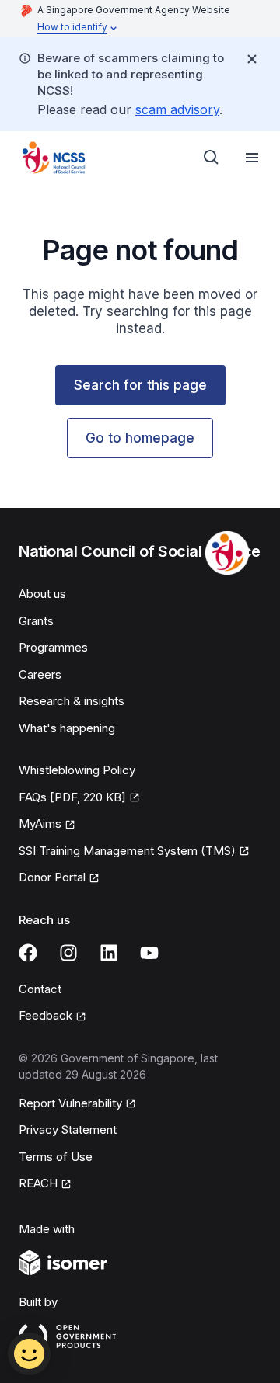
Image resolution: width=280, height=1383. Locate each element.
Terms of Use (56, 1156)
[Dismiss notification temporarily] (252, 59)
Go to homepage (140, 438)
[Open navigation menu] (252, 157)
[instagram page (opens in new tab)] (68, 952)
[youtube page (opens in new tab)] (149, 952)
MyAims (47, 824)
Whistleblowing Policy (77, 770)
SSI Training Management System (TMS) (127, 851)
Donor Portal (59, 878)
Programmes (53, 647)
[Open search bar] (211, 157)
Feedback (52, 1016)
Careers (40, 674)
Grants (36, 620)
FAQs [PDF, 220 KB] (72, 798)
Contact (40, 989)
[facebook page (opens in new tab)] (28, 952)
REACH (45, 1184)
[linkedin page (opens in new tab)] (109, 952)
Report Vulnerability (70, 1104)
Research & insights (71, 700)
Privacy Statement (68, 1129)
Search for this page (140, 385)
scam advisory (177, 109)
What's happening (67, 728)
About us (42, 593)
